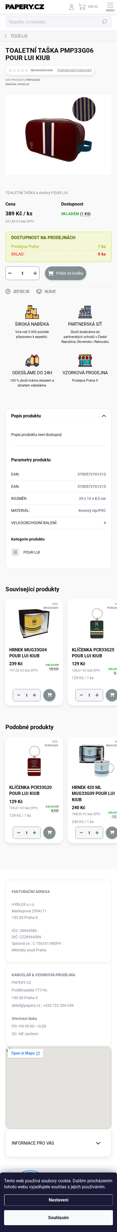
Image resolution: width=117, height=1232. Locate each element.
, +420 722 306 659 (57, 1005)
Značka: (17, 84)
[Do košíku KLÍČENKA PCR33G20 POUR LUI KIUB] (49, 833)
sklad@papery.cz (26, 1005)
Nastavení (58, 1200)
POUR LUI (31, 552)
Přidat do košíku (69, 273)
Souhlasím (58, 1217)
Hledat (104, 22)
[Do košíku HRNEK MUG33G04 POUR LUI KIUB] (49, 695)
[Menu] (110, 7)
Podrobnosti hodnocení (74, 70)
